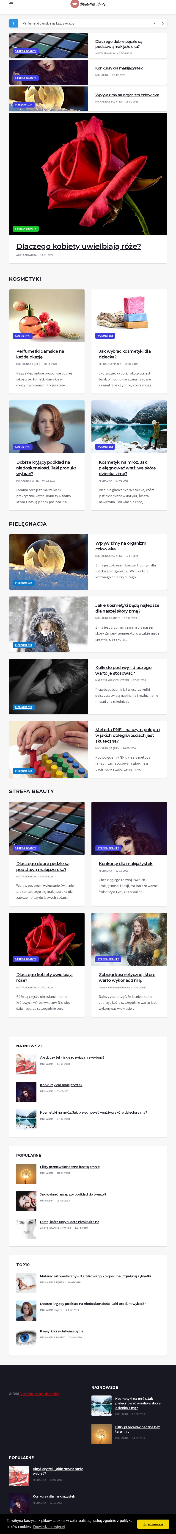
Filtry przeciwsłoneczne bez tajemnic (69, 1167)
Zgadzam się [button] (153, 1524)
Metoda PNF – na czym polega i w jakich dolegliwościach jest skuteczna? (127, 735)
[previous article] (163, 23)
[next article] (155, 23)
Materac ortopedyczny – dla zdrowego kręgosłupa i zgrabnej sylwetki (95, 1276)
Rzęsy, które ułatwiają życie (61, 1331)
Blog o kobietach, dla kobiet (39, 1394)
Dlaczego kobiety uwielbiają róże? (78, 246)
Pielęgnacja (23, 104)
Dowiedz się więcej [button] (49, 1527)
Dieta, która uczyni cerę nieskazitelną (69, 1222)
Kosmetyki (22, 335)
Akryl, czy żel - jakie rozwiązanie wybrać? (72, 1057)
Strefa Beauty (25, 51)
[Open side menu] (11, 2)
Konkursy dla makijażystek (119, 68)
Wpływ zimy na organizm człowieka (127, 95)
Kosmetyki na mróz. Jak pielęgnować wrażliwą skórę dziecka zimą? (127, 468)
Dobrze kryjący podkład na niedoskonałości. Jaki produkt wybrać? (46, 468)
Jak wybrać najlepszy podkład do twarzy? (73, 1194)
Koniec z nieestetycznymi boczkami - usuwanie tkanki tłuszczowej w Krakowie (78, 23)
